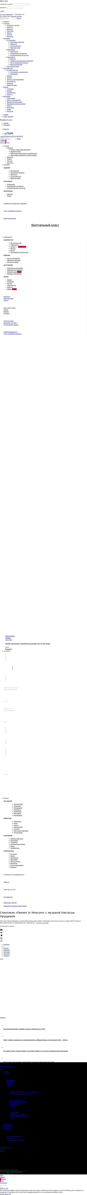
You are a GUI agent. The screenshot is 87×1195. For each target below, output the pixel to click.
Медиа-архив (18, 833)
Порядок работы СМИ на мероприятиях (20, 741)
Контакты (10, 36)
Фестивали (17, 813)
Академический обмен (17, 844)
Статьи (16, 825)
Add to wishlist (10, 636)
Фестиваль (6, 96)
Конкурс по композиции (15, 660)
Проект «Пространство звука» (20, 150)
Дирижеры (17, 810)
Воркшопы (13, 863)
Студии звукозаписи (16, 865)
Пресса (9, 33)
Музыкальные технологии (18, 53)
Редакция (10, 83)
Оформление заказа (6, 1147)
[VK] (43, 932)
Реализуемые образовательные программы (24, 1092)
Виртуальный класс (13, 66)
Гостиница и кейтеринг (14, 753)
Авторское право (12, 262)
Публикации (14, 74)
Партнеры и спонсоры (14, 676)
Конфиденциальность (11, 332)
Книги (16, 823)
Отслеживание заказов (11, 325)
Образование (11, 50)
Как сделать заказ (9, 308)
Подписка (10, 1138)
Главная (9, 280)
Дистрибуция (11, 81)
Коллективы (18, 812)
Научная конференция (21, 670)
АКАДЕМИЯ (7, 164)
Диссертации (18, 827)
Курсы (12, 846)
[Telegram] (43, 935)
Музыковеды (18, 808)
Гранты (12, 856)
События (13, 59)
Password (3, 8)
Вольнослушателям (16, 65)
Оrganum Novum (15, 151)
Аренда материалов (13, 258)
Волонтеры (10, 108)
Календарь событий (10, 903)
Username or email (6, 4)
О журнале (10, 89)
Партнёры (10, 31)
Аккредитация (11, 739)
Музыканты (17, 806)
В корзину (8, 649)
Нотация (16, 829)
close (6, 1)
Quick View (8, 640)
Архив (9, 109)
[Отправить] (43, 940)
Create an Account (16, 16)
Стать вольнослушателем (12, 783)
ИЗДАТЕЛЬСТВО (8, 237)
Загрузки (6, 313)
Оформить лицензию (13, 260)
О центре (6, 23)
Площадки (10, 729)
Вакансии (10, 29)
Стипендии (13, 842)
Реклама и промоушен (14, 274)
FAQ (1, 1070)
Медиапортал (8, 897)
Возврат (6, 312)
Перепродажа (14, 272)
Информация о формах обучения (20, 1094)
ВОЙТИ (6, 233)
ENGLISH (6, 22)
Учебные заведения (16, 839)
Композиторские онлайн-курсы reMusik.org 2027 (24, 1029)
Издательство (8, 68)
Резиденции (14, 858)
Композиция (14, 51)
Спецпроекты (11, 93)
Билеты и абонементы (14, 100)
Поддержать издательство (19, 72)
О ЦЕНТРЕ (6, 146)
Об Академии (11, 40)
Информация (11, 57)
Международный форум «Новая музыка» (23, 155)
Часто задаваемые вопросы (19, 63)
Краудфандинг (8, 1126)
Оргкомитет (11, 733)
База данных (7, 1128)
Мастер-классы (19, 668)
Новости (9, 94)
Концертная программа (14, 102)
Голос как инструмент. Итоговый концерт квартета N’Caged (28, 1062)
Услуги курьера (9, 321)
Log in (2, 11)
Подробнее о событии (7, 926)
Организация (11, 1080)
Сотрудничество (15, 46)
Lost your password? (6, 14)
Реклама (9, 751)
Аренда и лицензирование (15, 79)
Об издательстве (12, 70)
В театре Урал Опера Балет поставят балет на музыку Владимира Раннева (35, 1051)
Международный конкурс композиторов (23, 153)
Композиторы (18, 804)
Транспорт (10, 755)
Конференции (14, 848)
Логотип (9, 35)
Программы (14, 840)
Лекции (16, 666)
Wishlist (5, 115)
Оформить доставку (10, 323)
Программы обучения (17, 42)
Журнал (5, 87)
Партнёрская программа (15, 268)
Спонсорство (11, 749)
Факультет (13, 44)
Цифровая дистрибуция (14, 270)
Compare (8, 638)
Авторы (9, 76)
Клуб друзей (11, 680)
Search (18, 18)
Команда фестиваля (13, 731)
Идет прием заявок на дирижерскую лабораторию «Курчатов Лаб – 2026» (35, 1040)
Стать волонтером (10, 781)
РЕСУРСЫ (6, 798)
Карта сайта (4, 1063)
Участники (10, 656)
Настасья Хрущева (42, 923)
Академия (6, 38)
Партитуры (17, 821)
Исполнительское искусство (19, 55)
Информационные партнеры (16, 678)
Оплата (6, 310)
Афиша (12, 289)
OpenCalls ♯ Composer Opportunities (15, 906)
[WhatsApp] (43, 938)
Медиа (9, 196)
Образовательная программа (16, 104)
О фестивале (11, 98)
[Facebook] (43, 930)
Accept (2, 1194)
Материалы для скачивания (16, 743)
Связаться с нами (9, 795)
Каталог (9, 78)
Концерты (10, 655)
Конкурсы (13, 854)
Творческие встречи (13, 658)
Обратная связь (15, 48)
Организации (18, 815)
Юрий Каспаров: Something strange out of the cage (27, 644)
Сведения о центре (13, 25)
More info (8, 1194)
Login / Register (8, 116)
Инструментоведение (21, 831)
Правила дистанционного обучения (21, 61)
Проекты (10, 27)
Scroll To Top (4, 1188)
